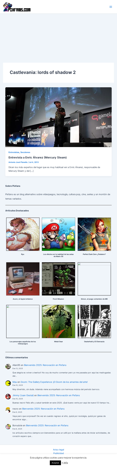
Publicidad (58, 453)
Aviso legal (58, 449)
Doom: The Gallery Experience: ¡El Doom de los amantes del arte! (54, 382)
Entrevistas (14, 152)
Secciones (25, 152)
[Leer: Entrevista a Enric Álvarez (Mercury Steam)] (58, 117)
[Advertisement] (58, 36)
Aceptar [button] (55, 463)
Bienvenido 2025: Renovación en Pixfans (45, 365)
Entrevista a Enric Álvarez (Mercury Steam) (38, 157)
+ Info (65, 462)
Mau (14, 382)
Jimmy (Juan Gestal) (23, 395)
